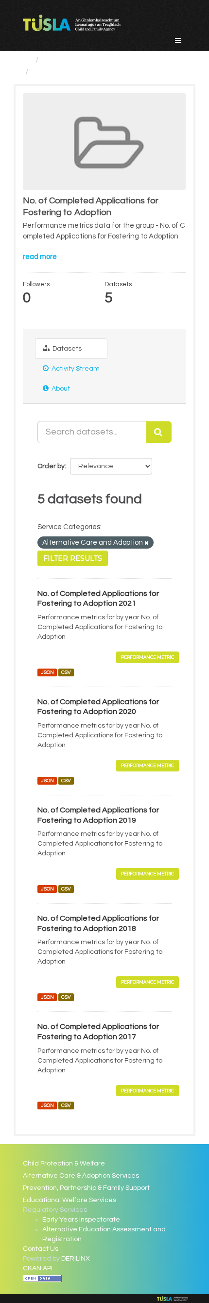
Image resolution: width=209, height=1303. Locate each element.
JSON (47, 672)
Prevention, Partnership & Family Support (86, 1188)
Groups (57, 59)
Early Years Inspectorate (81, 1219)
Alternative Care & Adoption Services (81, 1175)
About (60, 388)
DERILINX (75, 1258)
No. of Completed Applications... (96, 72)
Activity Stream (75, 368)
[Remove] (146, 543)
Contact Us (40, 1248)
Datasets (66, 348)
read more (40, 256)
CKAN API (37, 1268)
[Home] (27, 59)
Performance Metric (147, 657)
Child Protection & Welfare (64, 1163)
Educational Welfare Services (69, 1200)
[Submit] (159, 432)
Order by (51, 466)
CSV (66, 672)
